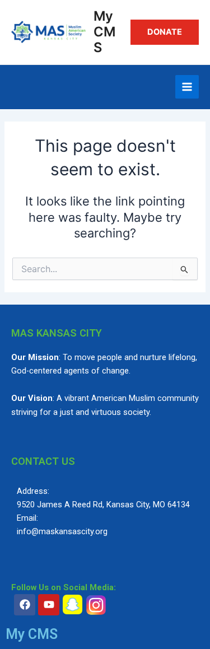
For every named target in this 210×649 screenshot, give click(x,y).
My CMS (104, 32)
